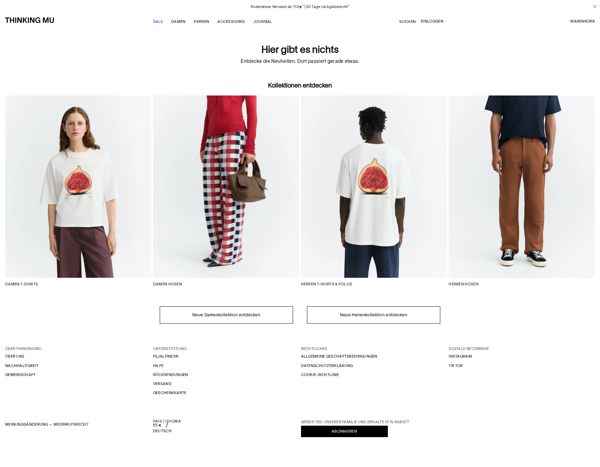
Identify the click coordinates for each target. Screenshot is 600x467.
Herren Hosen (463, 284)
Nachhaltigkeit (22, 366)
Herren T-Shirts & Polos (326, 284)
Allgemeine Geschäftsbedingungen (339, 356)
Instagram (460, 356)
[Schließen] (592, 6)
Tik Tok (456, 366)
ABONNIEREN (344, 431)
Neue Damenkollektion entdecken (226, 314)
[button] (582, 21)
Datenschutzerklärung (327, 366)
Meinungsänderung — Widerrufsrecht (47, 424)
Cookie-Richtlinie (320, 375)
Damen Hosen (167, 284)
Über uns (14, 356)
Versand (162, 384)
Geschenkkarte (169, 393)
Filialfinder (166, 356)
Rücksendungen (170, 375)
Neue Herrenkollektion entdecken (373, 314)
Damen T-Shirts (21, 284)
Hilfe (158, 366)
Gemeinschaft (20, 375)
